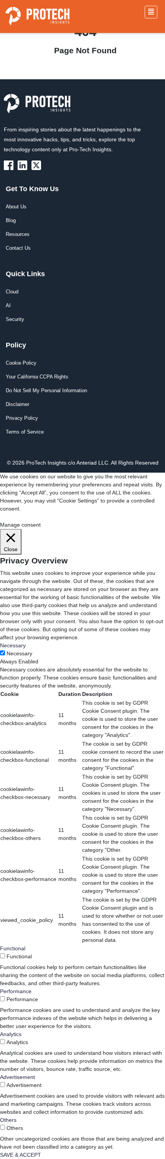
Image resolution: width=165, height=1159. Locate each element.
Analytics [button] (10, 1034)
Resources (18, 234)
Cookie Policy (21, 363)
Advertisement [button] (17, 1077)
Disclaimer (17, 404)
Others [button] (8, 1120)
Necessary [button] (13, 645)
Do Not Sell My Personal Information (46, 390)
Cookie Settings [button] (19, 517)
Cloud (12, 292)
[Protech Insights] (39, 108)
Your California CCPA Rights (37, 377)
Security (15, 319)
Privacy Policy (22, 418)
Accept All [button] (51, 517)
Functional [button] (12, 948)
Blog (11, 220)
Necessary (19, 653)
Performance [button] (15, 991)
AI (8, 305)
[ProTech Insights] (10, 165)
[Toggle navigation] (151, 12)
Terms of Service (25, 432)
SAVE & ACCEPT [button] (20, 1155)
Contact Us (18, 248)
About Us (16, 207)
